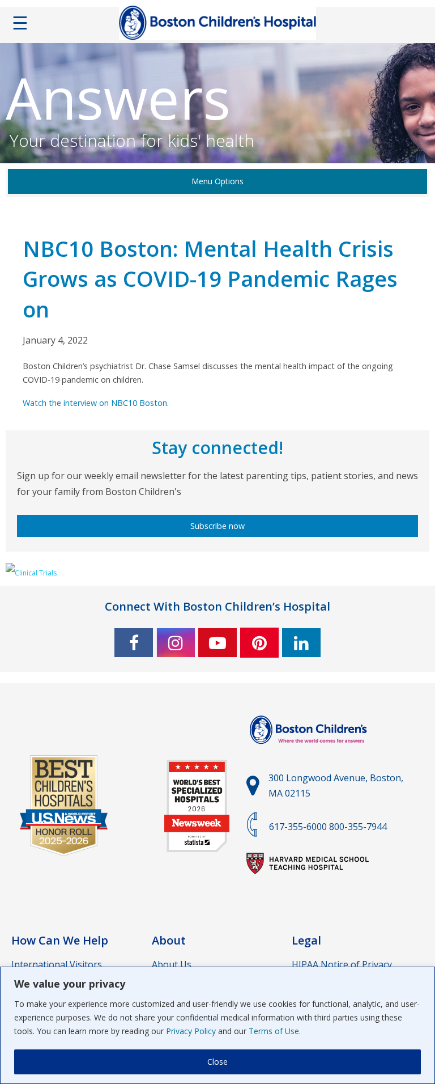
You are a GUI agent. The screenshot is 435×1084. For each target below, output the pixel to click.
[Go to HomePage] (217, 25)
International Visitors (56, 964)
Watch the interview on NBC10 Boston (95, 402)
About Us (171, 964)
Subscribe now (217, 525)
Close (217, 1061)
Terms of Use (274, 1031)
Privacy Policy (191, 1031)
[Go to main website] (309, 750)
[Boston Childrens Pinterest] (259, 643)
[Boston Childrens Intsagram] (175, 642)
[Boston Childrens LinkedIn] (301, 642)
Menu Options (217, 181)
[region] (217, 1025)
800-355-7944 (358, 826)
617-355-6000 (298, 826)
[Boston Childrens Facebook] (133, 642)
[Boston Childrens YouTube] (217, 642)
